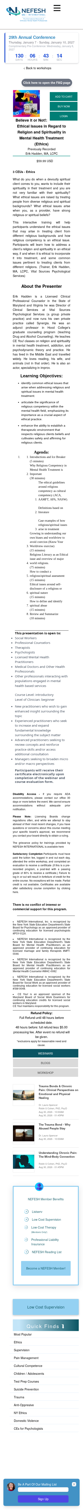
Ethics (18, 1342)
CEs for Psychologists (28, 1428)
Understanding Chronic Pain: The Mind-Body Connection (58, 1155)
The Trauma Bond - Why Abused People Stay (54, 1126)
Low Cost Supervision (45, 1307)
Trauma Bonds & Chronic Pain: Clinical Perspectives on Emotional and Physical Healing (58, 1092)
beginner (47, 699)
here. (16, 892)
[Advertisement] (32, 1452)
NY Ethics (20, 1413)
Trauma (19, 1397)
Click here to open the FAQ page (46, 82)
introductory (44, 694)
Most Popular (23, 1334)
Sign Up (43, 1499)
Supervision (22, 1350)
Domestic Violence (26, 1420)
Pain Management (26, 1358)
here (61, 846)
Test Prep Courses (26, 1381)
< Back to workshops (37, 68)
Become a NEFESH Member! (46, 1268)
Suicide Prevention (26, 1389)
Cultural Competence (28, 1366)
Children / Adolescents (29, 1373)
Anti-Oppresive (24, 1405)
